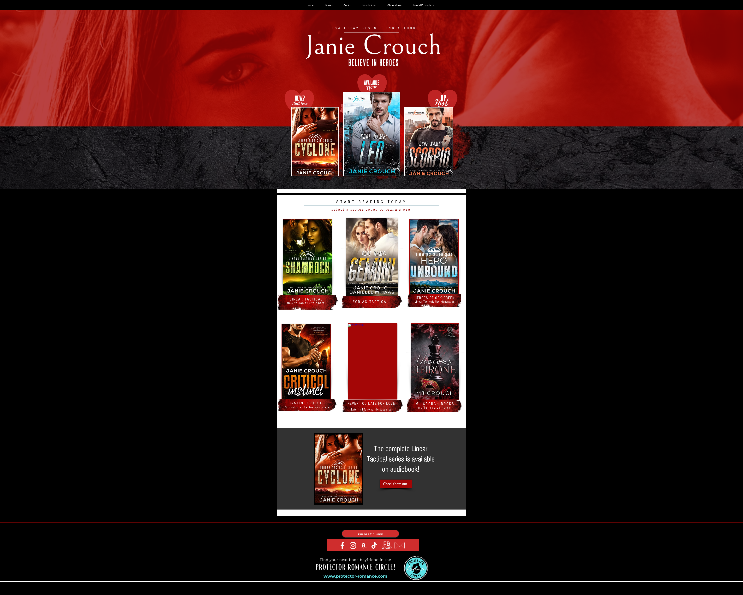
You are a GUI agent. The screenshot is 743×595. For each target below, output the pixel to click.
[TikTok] (374, 545)
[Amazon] (363, 545)
